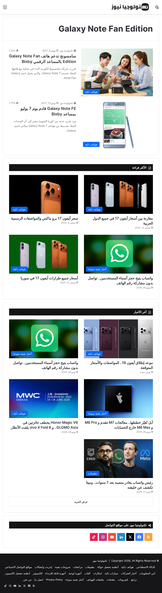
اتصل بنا (38, 579)
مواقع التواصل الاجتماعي (18, 567)
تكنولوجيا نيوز (66, 50)
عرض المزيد (81, 501)
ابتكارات (97, 573)
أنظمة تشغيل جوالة (108, 567)
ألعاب (87, 573)
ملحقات (111, 579)
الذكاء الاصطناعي (145, 567)
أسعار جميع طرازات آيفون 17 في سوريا (49, 278)
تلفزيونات (123, 579)
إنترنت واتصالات (43, 567)
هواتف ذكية (127, 567)
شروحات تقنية (62, 567)
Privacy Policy (54, 579)
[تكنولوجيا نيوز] (130, 7)
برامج (134, 579)
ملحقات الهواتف (95, 579)
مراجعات (78, 567)
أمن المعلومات (147, 573)
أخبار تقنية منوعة (74, 579)
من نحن (27, 579)
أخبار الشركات (129, 573)
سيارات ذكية (111, 573)
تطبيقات (89, 567)
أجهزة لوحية (75, 573)
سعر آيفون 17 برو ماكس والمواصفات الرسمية (44, 218)
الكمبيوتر (37, 573)
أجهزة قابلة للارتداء (55, 573)
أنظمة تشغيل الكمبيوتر (17, 573)
